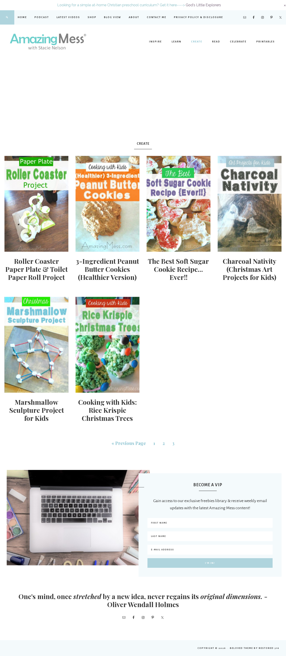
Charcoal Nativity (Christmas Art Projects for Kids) (249, 269)
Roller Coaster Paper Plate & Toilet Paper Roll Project (36, 269)
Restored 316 (269, 648)
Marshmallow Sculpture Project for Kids (36, 410)
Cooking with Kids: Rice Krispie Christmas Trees (107, 410)
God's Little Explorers (203, 5)
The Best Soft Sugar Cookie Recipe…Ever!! (178, 269)
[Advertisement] (143, 99)
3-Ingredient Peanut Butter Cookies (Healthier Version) (107, 269)
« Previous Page (128, 443)
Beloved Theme (241, 648)
